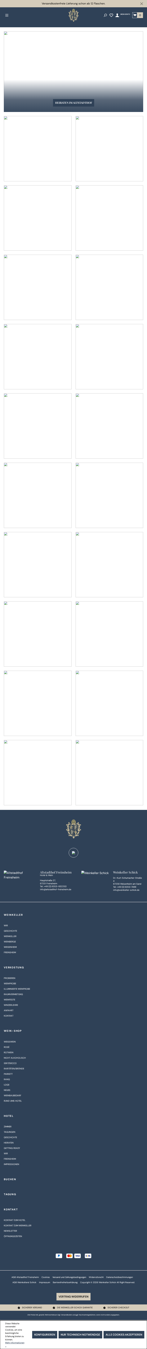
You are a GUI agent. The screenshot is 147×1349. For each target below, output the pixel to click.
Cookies (46, 1277)
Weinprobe (10, 983)
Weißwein (10, 1041)
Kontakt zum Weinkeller (17, 1225)
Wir (6, 925)
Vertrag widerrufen (73, 1296)
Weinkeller (13, 914)
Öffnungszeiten (13, 1236)
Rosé (6, 1047)
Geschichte (10, 931)
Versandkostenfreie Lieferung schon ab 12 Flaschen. (73, 3)
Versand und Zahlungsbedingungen (69, 1277)
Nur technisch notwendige (80, 1334)
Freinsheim (10, 952)
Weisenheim (10, 947)
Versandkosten (66, 1315)
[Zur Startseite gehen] (73, 15)
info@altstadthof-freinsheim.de (55, 889)
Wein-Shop (13, 1030)
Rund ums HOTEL (13, 1101)
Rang (7, 1079)
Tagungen (9, 1132)
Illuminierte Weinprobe (17, 989)
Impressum (44, 1282)
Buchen (10, 1179)
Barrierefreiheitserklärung (65, 1282)
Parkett (8, 1074)
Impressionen (11, 1164)
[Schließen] (141, 4)
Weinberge (10, 941)
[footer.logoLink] (73, 829)
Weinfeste (9, 999)
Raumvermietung (13, 994)
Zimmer (7, 1126)
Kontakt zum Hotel (14, 1220)
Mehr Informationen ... (14, 1344)
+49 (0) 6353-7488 (126, 887)
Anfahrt (8, 1010)
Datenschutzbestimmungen (119, 1277)
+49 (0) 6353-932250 (55, 886)
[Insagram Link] (73, 853)
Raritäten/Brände (14, 1068)
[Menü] (7, 15)
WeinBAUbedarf (12, 1095)
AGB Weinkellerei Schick (24, 1282)
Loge (6, 1084)
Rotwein (8, 1052)
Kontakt (8, 1015)
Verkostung (14, 967)
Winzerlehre (11, 1005)
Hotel (9, 1116)
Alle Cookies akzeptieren (124, 1334)
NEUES (7, 1090)
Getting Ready (12, 1148)
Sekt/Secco (10, 1063)
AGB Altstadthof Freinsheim (25, 1277)
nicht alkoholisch (15, 1057)
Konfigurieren (44, 1334)
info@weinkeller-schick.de (126, 890)
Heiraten (9, 1142)
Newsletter (10, 1231)
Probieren (9, 978)
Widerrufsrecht (96, 1277)
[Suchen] (105, 15)
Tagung (10, 1194)
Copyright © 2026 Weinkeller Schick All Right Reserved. (107, 1282)
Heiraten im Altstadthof (73, 102)
